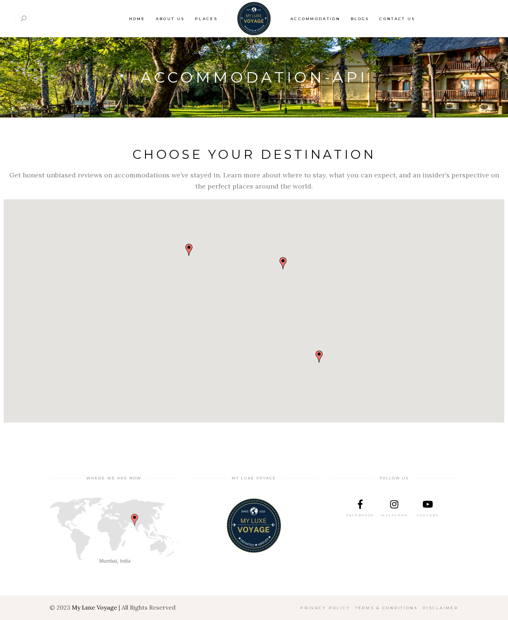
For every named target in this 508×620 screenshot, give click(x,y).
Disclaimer (440, 607)
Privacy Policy (325, 607)
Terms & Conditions (386, 607)
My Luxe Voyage (94, 607)
